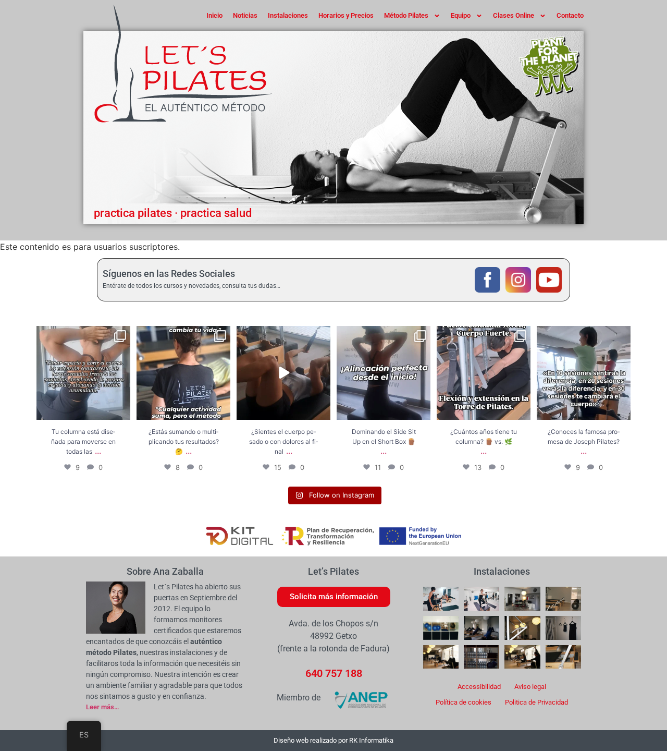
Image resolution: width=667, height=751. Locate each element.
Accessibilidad (479, 687)
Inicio (214, 15)
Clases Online (513, 15)
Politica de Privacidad (536, 702)
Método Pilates (406, 15)
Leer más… (102, 707)
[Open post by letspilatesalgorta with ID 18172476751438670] (183, 373)
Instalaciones (288, 15)
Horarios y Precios (346, 15)
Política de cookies (463, 702)
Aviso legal (530, 687)
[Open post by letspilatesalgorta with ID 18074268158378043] (83, 373)
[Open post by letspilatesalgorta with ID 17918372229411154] (383, 373)
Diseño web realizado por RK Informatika (333, 740)
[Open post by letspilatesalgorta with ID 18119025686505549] (483, 373)
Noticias (245, 15)
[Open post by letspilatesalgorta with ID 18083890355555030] (584, 373)
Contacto (570, 15)
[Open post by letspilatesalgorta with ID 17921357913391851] (283, 373)
